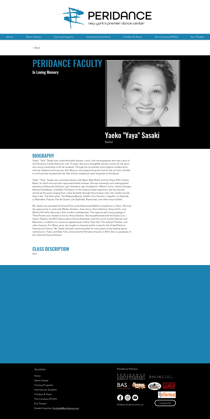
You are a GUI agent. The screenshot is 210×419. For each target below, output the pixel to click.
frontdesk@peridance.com (66, 408)
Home (37, 375)
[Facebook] (120, 398)
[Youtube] (135, 398)
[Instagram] (128, 398)
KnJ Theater (40, 403)
